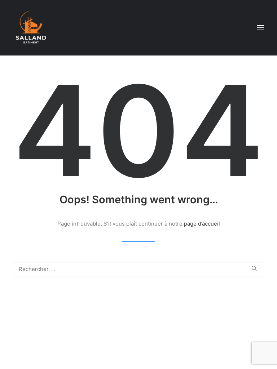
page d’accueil (202, 223)
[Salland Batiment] (31, 28)
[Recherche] (138, 269)
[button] (260, 27)
